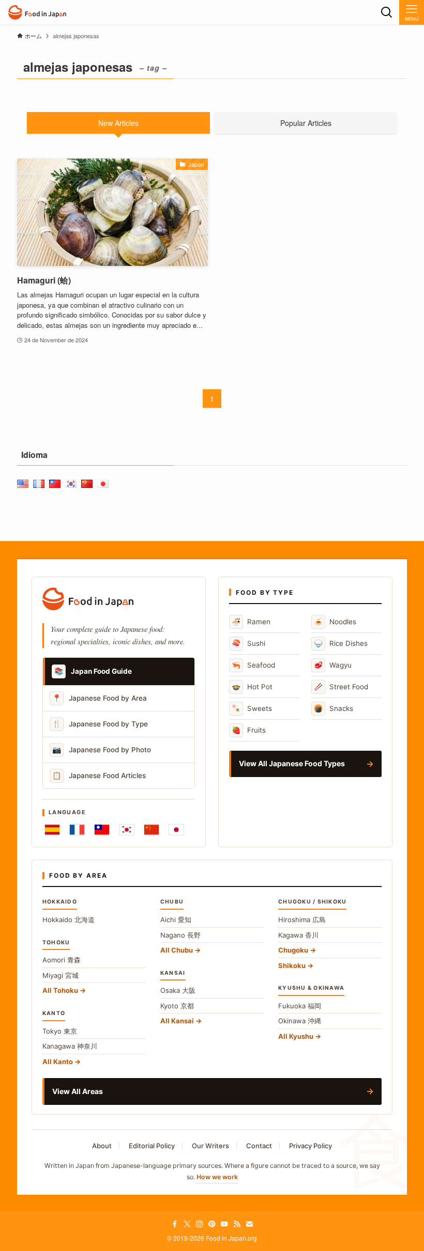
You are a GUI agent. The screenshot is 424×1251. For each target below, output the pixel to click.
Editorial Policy (152, 1146)
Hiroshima (302, 919)
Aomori (61, 960)
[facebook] (174, 1224)
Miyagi (60, 975)
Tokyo (59, 1031)
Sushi (248, 643)
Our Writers (210, 1146)
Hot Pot (252, 686)
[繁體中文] (102, 829)
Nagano (180, 935)
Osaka (177, 990)
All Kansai (177, 1021)
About (102, 1146)
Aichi (175, 919)
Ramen (251, 621)
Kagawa (298, 935)
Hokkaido (68, 919)
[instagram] (199, 1224)
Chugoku (293, 950)
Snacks (333, 708)
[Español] (52, 829)
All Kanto (57, 1061)
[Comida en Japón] (37, 12)
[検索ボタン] (386, 12)
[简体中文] (151, 829)
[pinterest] (212, 1224)
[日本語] (176, 829)
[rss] (236, 1224)
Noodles (335, 621)
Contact (259, 1146)
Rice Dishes (341, 643)
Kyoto (177, 1006)
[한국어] (127, 829)
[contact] (249, 1224)
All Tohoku (60, 990)
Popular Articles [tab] (305, 123)
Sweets (252, 708)
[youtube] (224, 1224)
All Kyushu (295, 1036)
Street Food (341, 686)
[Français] (77, 829)
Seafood (253, 664)
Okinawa (299, 1021)
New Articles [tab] (118, 123)
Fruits (249, 729)
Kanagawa (69, 1046)
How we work (217, 1177)
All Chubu (176, 950)
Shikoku (292, 965)
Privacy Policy (310, 1146)
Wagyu (333, 664)
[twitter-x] (187, 1224)
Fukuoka (299, 1006)
